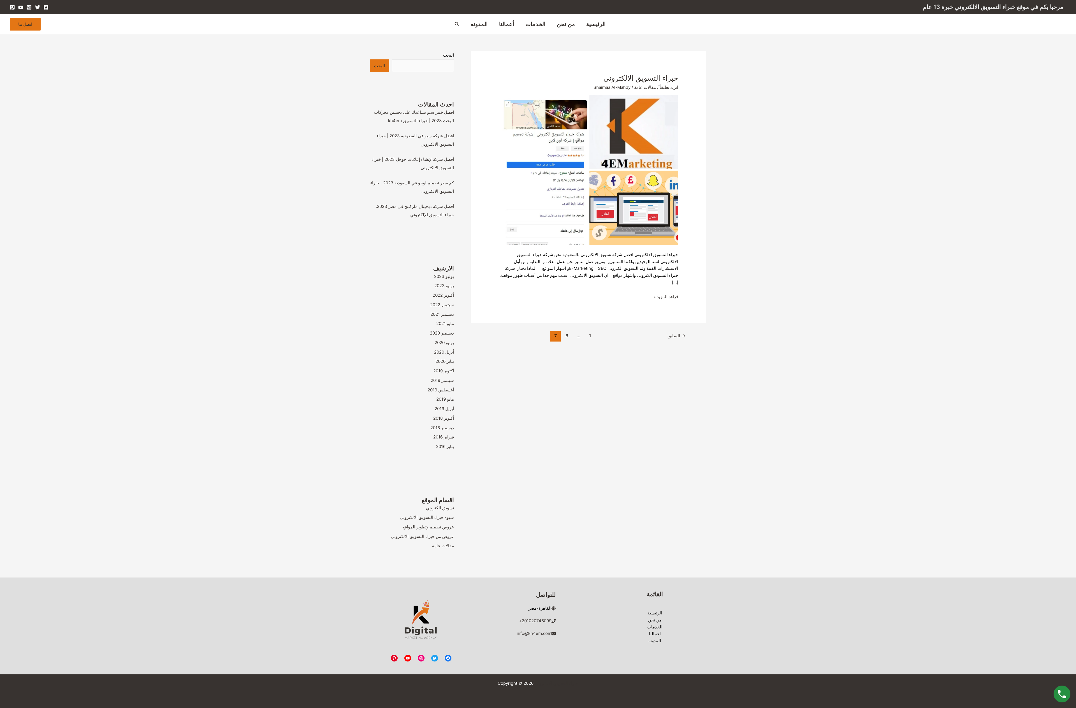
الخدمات (535, 24)
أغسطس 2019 (441, 390)
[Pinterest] (12, 7)
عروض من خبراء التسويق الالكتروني (422, 536)
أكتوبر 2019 (443, 370)
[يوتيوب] (407, 658)
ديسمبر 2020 (442, 333)
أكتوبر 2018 (443, 418)
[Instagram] (29, 7)
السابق (676, 335)
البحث (448, 55)
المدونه (479, 24)
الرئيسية (596, 24)
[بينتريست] (394, 658)
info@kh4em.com (534, 633)
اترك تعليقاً (669, 87)
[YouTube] (20, 7)
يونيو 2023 (444, 285)
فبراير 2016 (443, 437)
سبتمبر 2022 (442, 304)
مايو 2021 (445, 323)
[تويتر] (434, 658)
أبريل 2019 (444, 408)
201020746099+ (535, 620)
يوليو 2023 (444, 276)
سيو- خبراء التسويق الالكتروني (427, 517)
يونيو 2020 (444, 342)
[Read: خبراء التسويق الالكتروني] (588, 169)
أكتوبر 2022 (443, 295)
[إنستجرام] (421, 658)
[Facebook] (45, 7)
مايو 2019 (445, 399)
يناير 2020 (444, 361)
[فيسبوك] (448, 658)
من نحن (566, 24)
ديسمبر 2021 (442, 314)
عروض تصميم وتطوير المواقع (428, 527)
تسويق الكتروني (440, 507)
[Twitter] (37, 7)
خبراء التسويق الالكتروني (640, 78)
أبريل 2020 (444, 352)
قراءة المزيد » (665, 296)
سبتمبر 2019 (442, 380)
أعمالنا (506, 24)
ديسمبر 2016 (442, 427)
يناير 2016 (445, 446)
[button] (456, 24)
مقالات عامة (645, 87)
